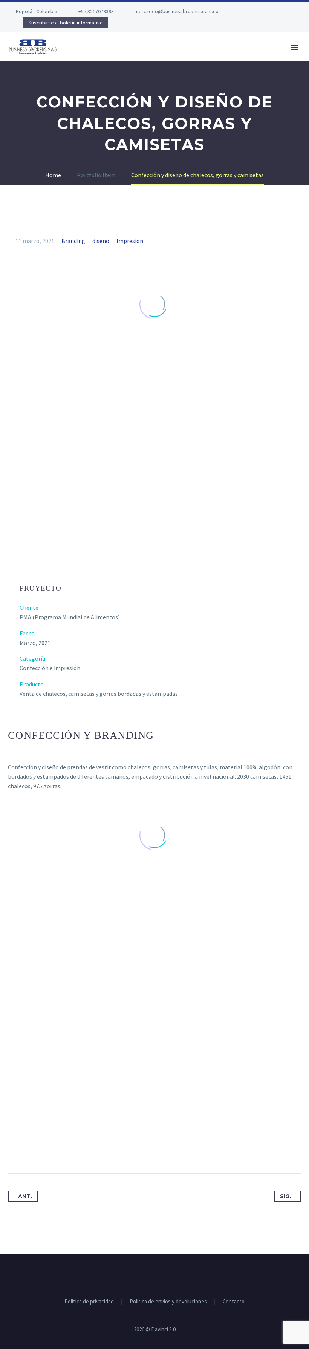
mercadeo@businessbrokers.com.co (177, 11)
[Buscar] (280, 59)
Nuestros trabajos (131, 58)
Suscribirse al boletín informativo (65, 22)
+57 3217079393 (96, 11)
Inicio (80, 58)
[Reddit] (84, 1149)
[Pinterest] (42, 1149)
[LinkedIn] (70, 1149)
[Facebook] (248, 11)
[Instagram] (271, 11)
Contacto (253, 58)
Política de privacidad (89, 1302)
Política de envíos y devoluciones (168, 1302)
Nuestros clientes (199, 58)
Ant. (25, 1196)
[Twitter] (260, 11)
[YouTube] (282, 11)
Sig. (285, 1196)
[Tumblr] (56, 1149)
